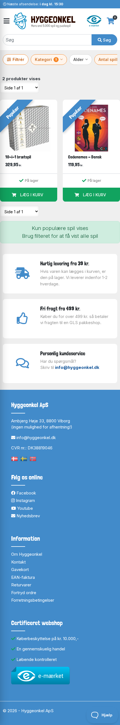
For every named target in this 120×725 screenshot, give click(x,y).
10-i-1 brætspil (18, 157)
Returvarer (21, 584)
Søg (106, 40)
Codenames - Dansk (85, 157)
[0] (110, 21)
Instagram (25, 500)
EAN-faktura (23, 577)
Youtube (24, 508)
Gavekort (20, 569)
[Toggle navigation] (6, 21)
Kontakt (18, 562)
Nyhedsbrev (27, 515)
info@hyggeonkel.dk (77, 367)
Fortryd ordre (23, 592)
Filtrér (18, 59)
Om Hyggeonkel (26, 554)
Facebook (25, 493)
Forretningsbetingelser (32, 600)
